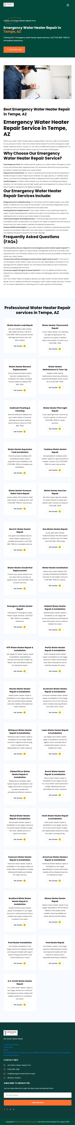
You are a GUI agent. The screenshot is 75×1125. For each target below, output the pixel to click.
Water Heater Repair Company (26, 1122)
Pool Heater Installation (20, 942)
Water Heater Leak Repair (20, 325)
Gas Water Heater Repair (55, 529)
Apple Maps (8, 1047)
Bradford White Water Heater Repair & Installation (20, 901)
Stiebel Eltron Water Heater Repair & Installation (20, 774)
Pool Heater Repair (55, 942)
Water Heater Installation (55, 567)
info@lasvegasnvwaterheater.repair (21, 1074)
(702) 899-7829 (15, 50)
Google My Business (11, 1045)
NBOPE (6, 1050)
